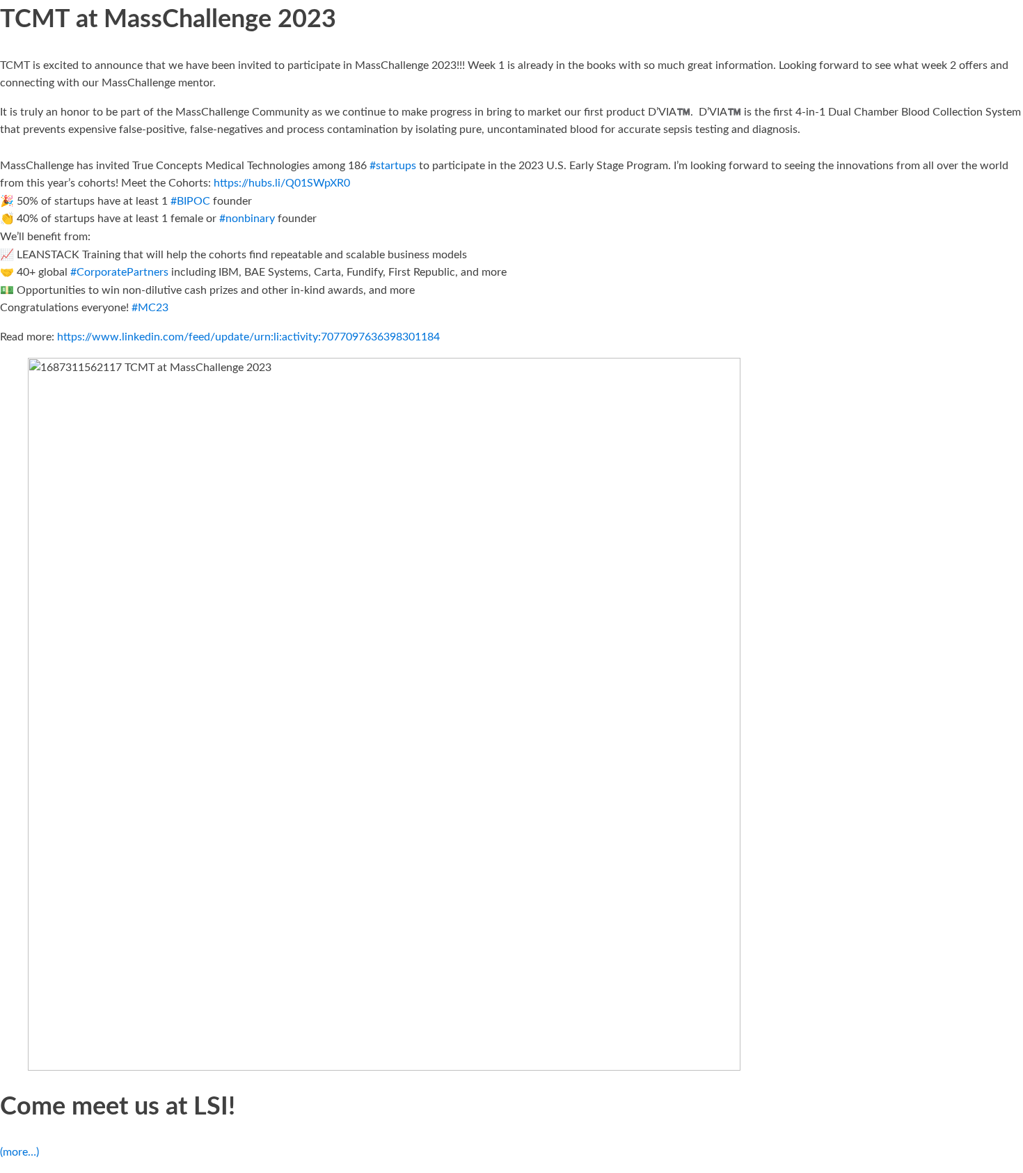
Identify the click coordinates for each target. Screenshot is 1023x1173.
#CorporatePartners (119, 272)
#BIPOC (190, 201)
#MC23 (150, 307)
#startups (393, 165)
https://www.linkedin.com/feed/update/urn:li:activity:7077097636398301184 (248, 337)
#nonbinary (247, 218)
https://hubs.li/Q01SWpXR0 (282, 183)
